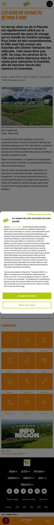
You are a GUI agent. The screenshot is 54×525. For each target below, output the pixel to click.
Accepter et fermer (27, 295)
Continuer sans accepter (39, 214)
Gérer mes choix (27, 304)
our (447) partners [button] (16, 227)
